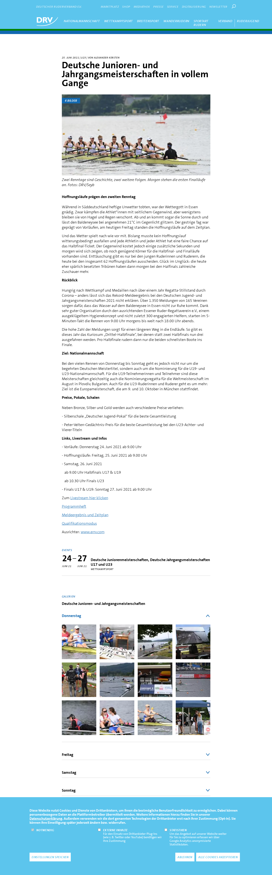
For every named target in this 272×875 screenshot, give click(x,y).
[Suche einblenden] (234, 6)
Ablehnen (184, 857)
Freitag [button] (67, 754)
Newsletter (218, 6)
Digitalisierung (194, 6)
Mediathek (142, 6)
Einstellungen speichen (50, 857)
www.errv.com (93, 531)
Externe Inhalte (115, 830)
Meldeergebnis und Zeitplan (85, 514)
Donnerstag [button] (71, 615)
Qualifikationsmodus (79, 523)
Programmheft (74, 506)
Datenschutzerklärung (46, 818)
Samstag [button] (69, 772)
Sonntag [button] (69, 790)
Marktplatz (110, 6)
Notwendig (45, 830)
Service (172, 6)
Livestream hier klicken (89, 497)
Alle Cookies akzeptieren (218, 857)
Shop (126, 6)
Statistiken (178, 830)
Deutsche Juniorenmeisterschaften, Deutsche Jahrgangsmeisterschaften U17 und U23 (150, 562)
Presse (158, 6)
